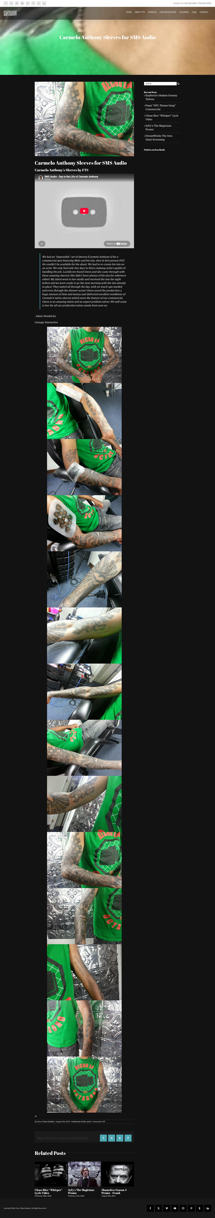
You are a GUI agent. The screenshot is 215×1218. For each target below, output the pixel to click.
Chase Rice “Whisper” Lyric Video (82, 1191)
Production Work (78, 1122)
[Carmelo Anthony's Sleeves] (84, 972)
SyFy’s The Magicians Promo (115, 1191)
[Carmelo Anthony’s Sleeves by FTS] (84, 119)
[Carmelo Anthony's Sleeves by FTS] (84, 355)
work (89, 1122)
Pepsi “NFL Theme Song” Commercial (50, 1191)
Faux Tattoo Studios (45, 1122)
